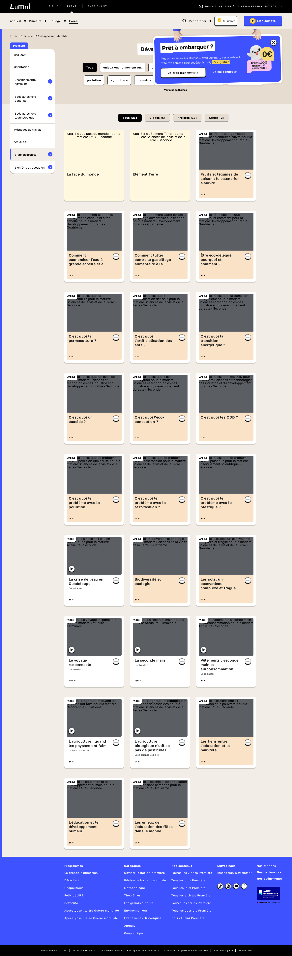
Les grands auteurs (138, 903)
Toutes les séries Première (191, 903)
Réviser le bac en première (144, 872)
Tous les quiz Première (188, 880)
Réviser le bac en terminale (145, 880)
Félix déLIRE (73, 895)
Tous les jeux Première (188, 887)
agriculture (119, 80)
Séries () (216, 117)
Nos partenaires (269, 872)
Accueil (15, 21)
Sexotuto (71, 903)
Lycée (73, 21)
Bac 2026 (20, 54)
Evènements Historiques (142, 918)
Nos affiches (266, 865)
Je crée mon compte (183, 73)
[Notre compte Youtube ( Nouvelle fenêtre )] (236, 886)
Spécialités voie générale (25, 98)
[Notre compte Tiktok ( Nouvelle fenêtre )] (220, 886)
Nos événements (269, 878)
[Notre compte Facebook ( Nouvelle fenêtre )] (244, 886)
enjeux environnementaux (122, 67)
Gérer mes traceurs (84, 950)
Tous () (130, 117)
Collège (55, 21)
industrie (144, 80)
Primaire (35, 21)
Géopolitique (134, 933)
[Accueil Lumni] (20, 6)
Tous (89, 67)
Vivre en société (25, 154)
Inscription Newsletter (234, 872)
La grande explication (81, 872)
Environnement (135, 910)
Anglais (129, 925)
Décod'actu (72, 880)
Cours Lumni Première (187, 918)
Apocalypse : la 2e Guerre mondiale (91, 918)
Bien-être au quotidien (30, 167)
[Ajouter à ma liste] (248, 175)
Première (27, 36)
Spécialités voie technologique (25, 115)
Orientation (21, 66)
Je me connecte (225, 71)
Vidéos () (157, 117)
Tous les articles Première (191, 895)
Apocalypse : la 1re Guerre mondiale (91, 910)
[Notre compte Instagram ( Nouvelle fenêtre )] (228, 886)
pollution (94, 80)
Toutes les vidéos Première (191, 872)
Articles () (187, 117)
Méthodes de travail (27, 129)
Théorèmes (132, 895)
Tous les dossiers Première (191, 910)
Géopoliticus (73, 887)
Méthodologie (134, 887)
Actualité (20, 141)
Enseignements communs (25, 81)
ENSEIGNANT (97, 6)
